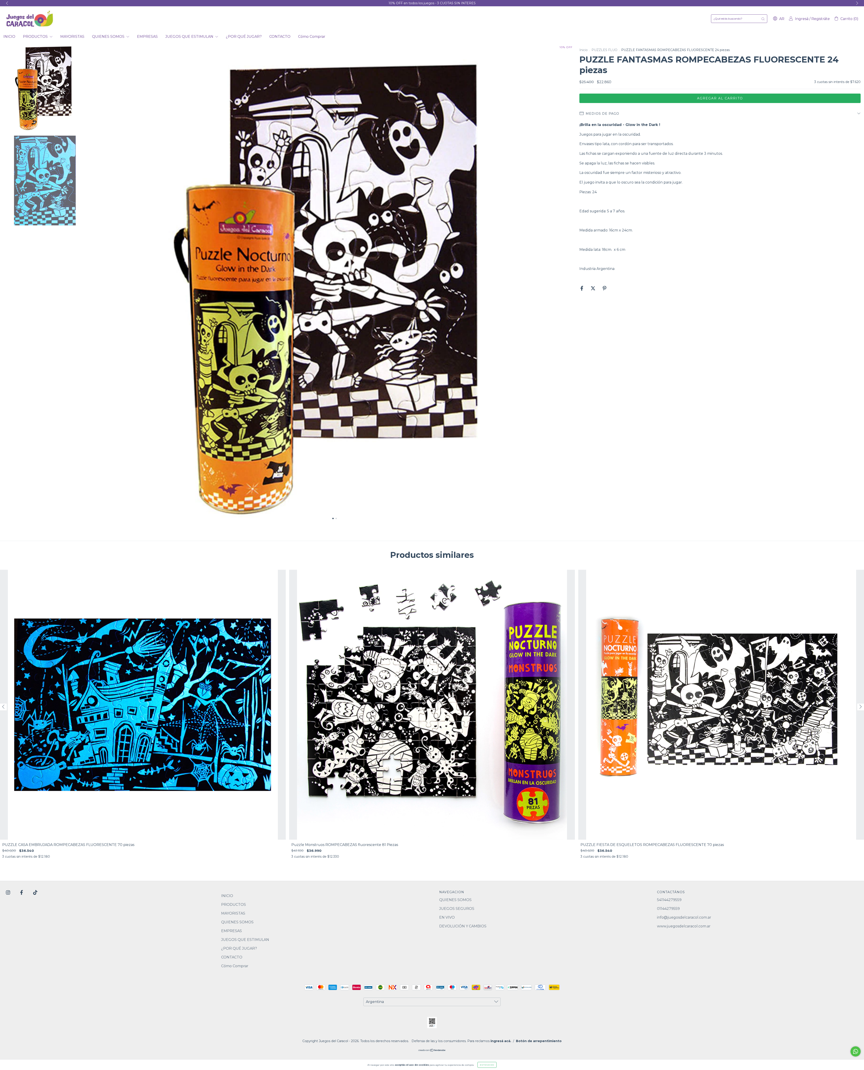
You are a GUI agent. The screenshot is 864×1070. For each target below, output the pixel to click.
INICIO (9, 36)
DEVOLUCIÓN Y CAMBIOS (462, 926)
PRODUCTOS (36, 36)
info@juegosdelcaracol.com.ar (684, 917)
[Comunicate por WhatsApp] (855, 1051)
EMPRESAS (147, 36)
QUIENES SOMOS (108, 36)
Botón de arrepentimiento (539, 1041)
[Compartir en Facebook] (582, 288)
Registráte (820, 19)
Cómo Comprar (311, 36)
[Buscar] (763, 19)
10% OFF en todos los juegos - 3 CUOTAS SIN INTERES (432, 3)
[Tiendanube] (432, 1050)
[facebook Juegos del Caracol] (22, 893)
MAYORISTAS (72, 36)
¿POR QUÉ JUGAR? (244, 36)
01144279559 (668, 908)
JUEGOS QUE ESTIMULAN (189, 36)
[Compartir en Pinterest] (604, 288)
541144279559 (669, 900)
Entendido (487, 1065)
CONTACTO (279, 36)
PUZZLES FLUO (604, 50)
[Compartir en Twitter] (593, 288)
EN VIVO (447, 917)
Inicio (583, 50)
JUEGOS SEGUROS (456, 908)
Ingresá (801, 19)
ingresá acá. (500, 1041)
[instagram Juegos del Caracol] (8, 893)
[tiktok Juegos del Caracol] (35, 893)
